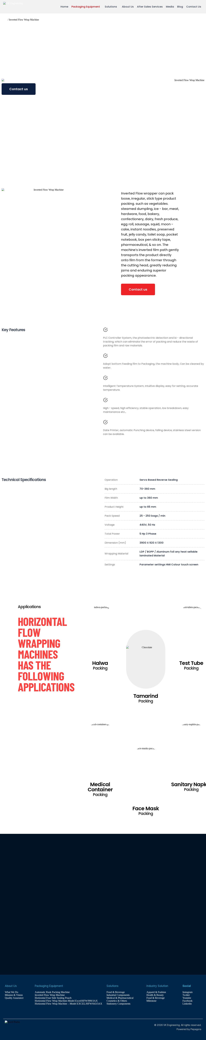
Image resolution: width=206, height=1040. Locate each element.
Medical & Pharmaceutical (120, 998)
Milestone (151, 1000)
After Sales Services (150, 7)
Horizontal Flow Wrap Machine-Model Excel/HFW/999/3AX (66, 1000)
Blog (180, 7)
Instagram (187, 992)
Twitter (186, 995)
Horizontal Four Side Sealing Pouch (53, 998)
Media (170, 7)
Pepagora (196, 1029)
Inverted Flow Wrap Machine (50, 995)
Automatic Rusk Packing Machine (52, 992)
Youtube (187, 998)
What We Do (11, 992)
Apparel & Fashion (156, 992)
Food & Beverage (116, 992)
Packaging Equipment (85, 7)
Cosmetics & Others (117, 1000)
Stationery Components (118, 1003)
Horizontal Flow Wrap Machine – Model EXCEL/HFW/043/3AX (68, 1003)
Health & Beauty (155, 995)
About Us (128, 7)
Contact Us (193, 7)
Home (64, 7)
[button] (86, 7)
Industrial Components (118, 995)
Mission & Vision (14, 995)
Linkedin (187, 1003)
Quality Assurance (14, 998)
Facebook (187, 1000)
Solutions (111, 7)
